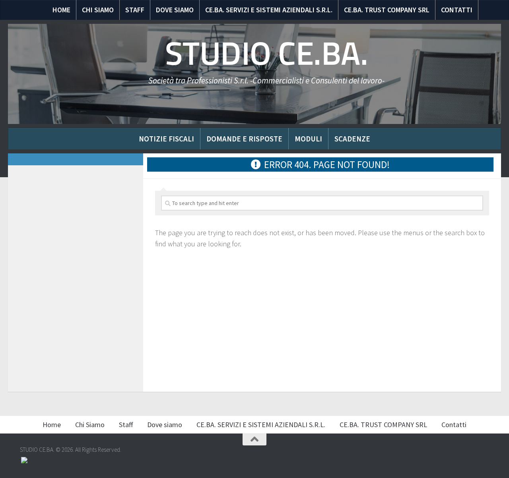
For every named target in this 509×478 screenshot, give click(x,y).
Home (61, 9)
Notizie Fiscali (166, 138)
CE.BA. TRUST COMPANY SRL (386, 9)
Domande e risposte (244, 138)
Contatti (456, 9)
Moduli (308, 138)
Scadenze (352, 138)
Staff (134, 9)
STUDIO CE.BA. (266, 53)
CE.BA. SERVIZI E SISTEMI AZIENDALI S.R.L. (268, 9)
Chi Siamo (98, 9)
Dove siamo (175, 9)
